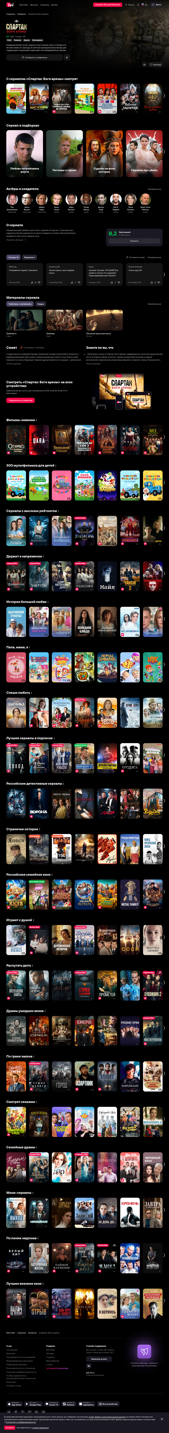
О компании (11, 1350)
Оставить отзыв (13, 1386)
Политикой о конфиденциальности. (21, 1422)
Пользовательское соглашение (20, 1368)
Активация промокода (57, 1368)
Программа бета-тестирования (20, 1357)
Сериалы (50, 1357)
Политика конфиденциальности (21, 1372)
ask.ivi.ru (90, 1372)
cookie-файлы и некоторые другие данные (107, 1417)
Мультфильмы (52, 1361)
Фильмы (50, 1353)
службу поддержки (40, 1428)
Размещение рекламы (16, 1364)
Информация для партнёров (19, 1361)
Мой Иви (50, 1350)
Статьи (49, 1364)
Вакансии (10, 1353)
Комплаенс (11, 1382)
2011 (12, 36)
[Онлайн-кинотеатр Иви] (10, 5)
